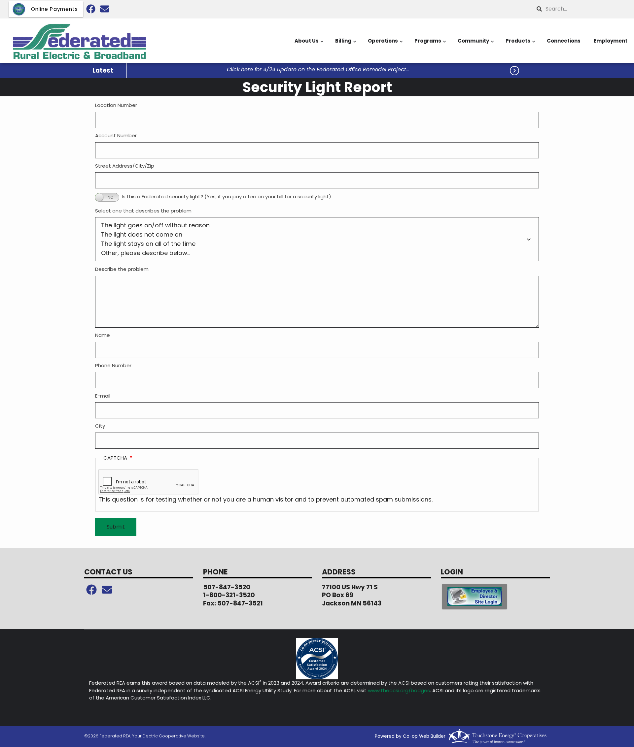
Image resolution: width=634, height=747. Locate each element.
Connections (564, 40)
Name (102, 335)
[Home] (79, 40)
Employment (610, 40)
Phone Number (113, 365)
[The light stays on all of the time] (317, 243)
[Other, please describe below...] (317, 253)
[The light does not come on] (317, 234)
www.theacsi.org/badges (399, 690)
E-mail (102, 395)
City (100, 425)
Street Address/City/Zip (124, 165)
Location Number (116, 105)
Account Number (116, 135)
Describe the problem (122, 269)
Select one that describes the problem (143, 210)
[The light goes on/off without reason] (317, 225)
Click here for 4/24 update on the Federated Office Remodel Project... (318, 70)
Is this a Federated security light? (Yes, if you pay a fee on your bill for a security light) (226, 196)
